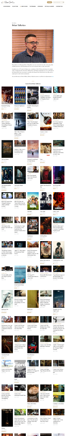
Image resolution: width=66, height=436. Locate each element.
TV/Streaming (32, 6)
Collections (15, 6)
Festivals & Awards (49, 6)
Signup (49, 2)
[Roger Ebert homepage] (8, 2)
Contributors (59, 6)
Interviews (40, 6)
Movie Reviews (6, 6)
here (53, 76)
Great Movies (24, 6)
